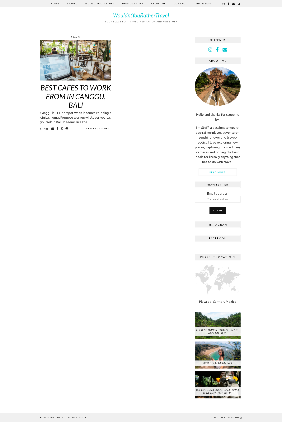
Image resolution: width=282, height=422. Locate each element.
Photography (132, 3)
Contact (180, 3)
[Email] (233, 3)
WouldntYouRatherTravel (141, 15)
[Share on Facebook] (58, 128)
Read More (217, 172)
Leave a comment (98, 128)
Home (55, 3)
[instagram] (224, 3)
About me (158, 3)
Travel (72, 3)
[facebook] (228, 3)
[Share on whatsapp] (62, 128)
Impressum (203, 3)
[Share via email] (53, 128)
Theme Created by (225, 417)
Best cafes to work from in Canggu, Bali (75, 96)
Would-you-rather (100, 3)
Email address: (217, 193)
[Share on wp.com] (67, 128)
